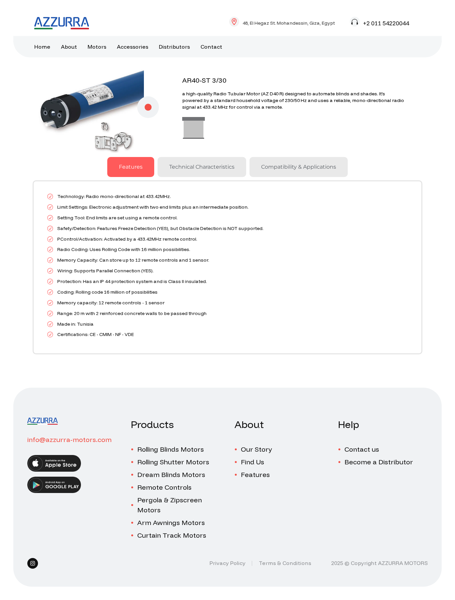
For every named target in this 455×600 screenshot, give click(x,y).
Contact (211, 46)
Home (42, 46)
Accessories (132, 46)
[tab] (130, 167)
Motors (97, 46)
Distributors (174, 46)
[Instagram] (32, 563)
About (69, 46)
